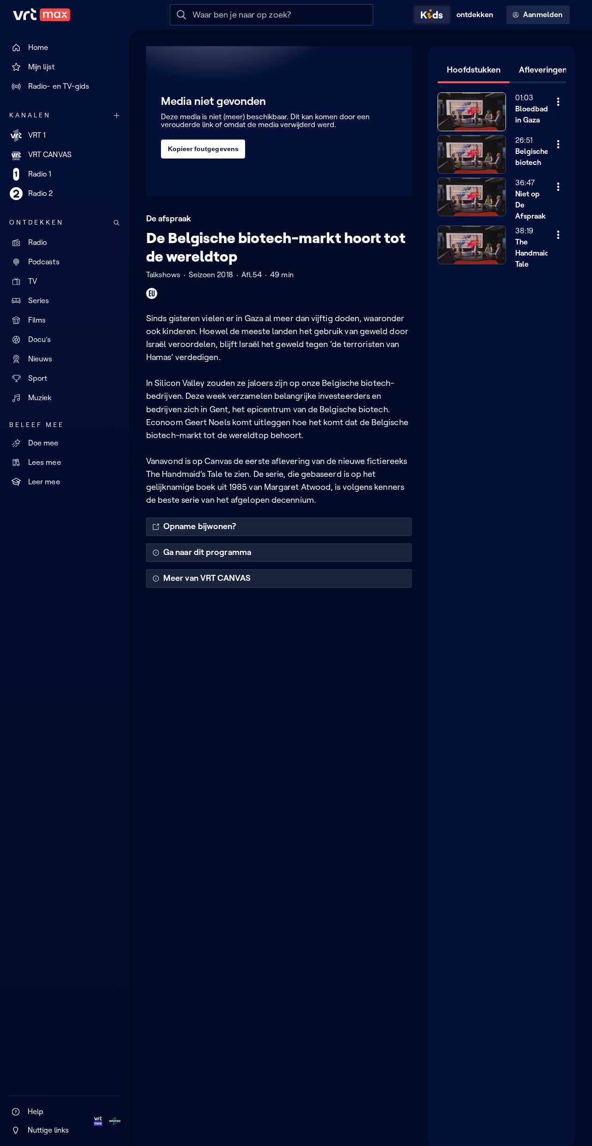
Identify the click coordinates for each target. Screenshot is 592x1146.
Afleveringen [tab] (543, 69)
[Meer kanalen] (116, 115)
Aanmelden (542, 14)
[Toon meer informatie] (558, 101)
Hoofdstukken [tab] (473, 69)
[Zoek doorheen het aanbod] (116, 222)
